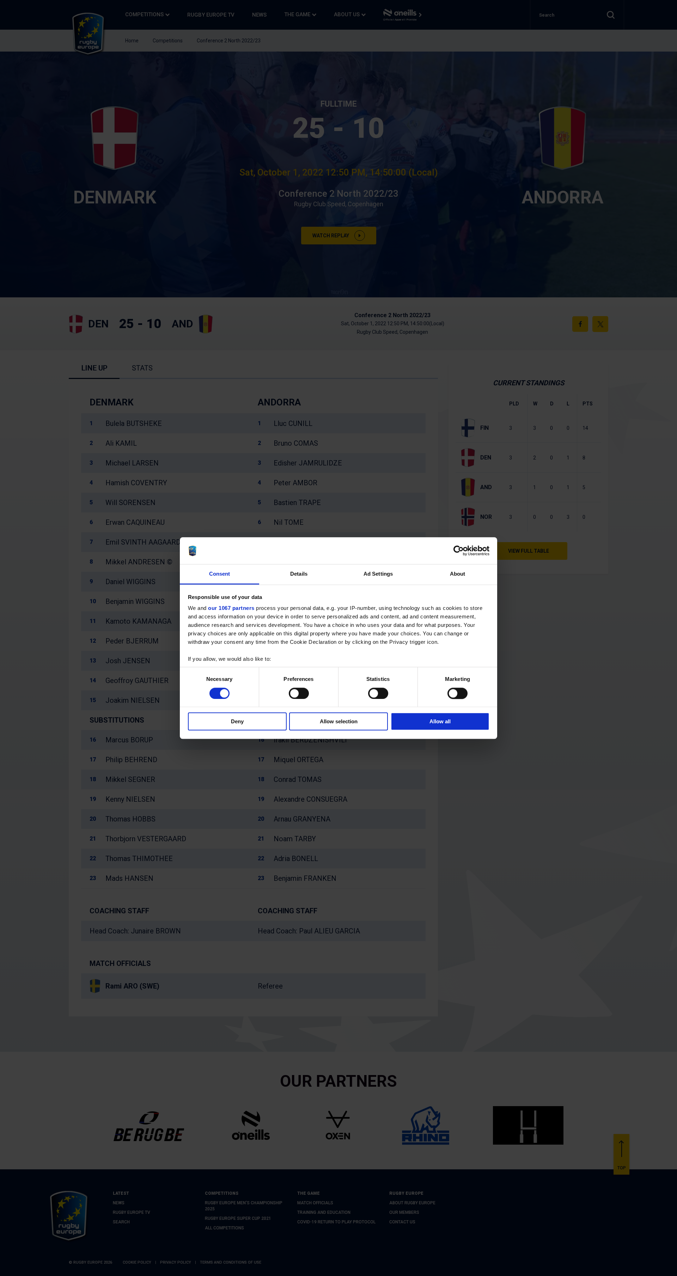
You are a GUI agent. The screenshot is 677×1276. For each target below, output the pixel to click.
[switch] (299, 693)
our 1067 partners (231, 608)
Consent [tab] (219, 574)
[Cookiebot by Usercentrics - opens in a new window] (458, 550)
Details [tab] (298, 574)
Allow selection (339, 721)
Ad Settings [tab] (378, 574)
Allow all (440, 721)
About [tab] (457, 574)
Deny (237, 721)
